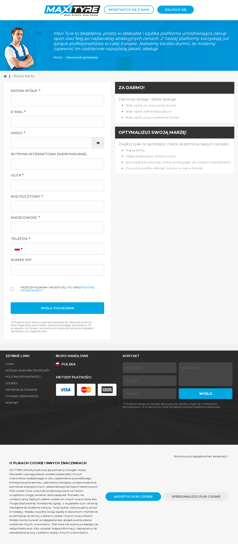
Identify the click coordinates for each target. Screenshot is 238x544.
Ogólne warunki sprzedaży (28, 370)
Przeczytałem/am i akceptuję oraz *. (57, 289)
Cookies (12, 383)
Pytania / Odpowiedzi (22, 396)
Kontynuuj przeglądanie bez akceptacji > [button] (201, 456)
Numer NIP (21, 260)
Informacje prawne (21, 389)
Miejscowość (24, 217)
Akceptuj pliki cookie (133, 496)
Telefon (19, 239)
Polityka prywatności (23, 376)
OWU (69, 287)
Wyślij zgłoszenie (57, 308)
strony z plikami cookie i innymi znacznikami (61, 516)
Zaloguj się (175, 9)
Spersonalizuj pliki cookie (196, 496)
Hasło (17, 133)
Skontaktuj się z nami (129, 9)
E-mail (17, 112)
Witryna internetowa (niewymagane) (48, 154)
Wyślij (205, 394)
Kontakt (12, 402)
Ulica (16, 175)
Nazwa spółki (24, 91)
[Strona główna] (5, 76)
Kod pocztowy (25, 196)
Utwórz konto (23, 76)
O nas (10, 364)
